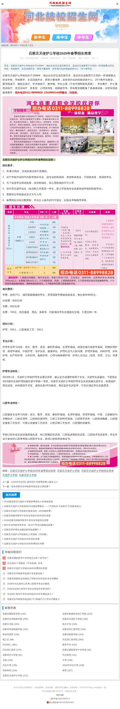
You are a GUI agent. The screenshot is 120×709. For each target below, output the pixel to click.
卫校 (7, 660)
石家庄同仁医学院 (74, 629)
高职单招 (9, 670)
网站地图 (60, 695)
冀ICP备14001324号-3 (60, 699)
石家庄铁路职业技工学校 (77, 614)
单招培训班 (10, 634)
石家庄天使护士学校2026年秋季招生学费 (24, 543)
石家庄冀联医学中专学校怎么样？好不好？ (28, 558)
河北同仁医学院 (73, 639)
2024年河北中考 (73, 665)
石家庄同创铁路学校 (15, 629)
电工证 (8, 639)
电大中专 (69, 624)
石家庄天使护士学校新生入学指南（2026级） (26, 534)
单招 (67, 670)
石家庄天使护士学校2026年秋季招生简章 (27, 568)
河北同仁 (9, 644)
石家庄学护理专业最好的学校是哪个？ (22, 529)
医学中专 (69, 644)
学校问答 (24, 45)
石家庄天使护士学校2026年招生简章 (22, 539)
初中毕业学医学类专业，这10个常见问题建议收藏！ (29, 525)
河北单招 (69, 655)
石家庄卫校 (10, 624)
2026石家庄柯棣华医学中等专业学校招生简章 (26, 520)
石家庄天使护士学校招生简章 (97, 470)
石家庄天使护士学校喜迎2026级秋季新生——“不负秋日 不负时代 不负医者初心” (43, 506)
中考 (67, 660)
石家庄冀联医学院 (14, 614)
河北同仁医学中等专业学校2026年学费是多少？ (30, 594)
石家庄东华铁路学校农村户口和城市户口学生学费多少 (33, 599)
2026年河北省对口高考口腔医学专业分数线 (28, 583)
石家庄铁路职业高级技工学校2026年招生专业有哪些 (32, 578)
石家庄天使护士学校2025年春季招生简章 (33, 470)
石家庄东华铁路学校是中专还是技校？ (25, 573)
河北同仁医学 (12, 650)
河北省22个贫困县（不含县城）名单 (24, 563)
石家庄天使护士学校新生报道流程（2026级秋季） (28, 511)
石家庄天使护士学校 (68, 470)
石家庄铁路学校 (73, 634)
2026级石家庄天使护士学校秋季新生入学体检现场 (28, 501)
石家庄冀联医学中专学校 (76, 650)
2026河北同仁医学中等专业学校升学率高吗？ (29, 589)
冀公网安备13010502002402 (61, 702)
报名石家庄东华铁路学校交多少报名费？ (31, 486)
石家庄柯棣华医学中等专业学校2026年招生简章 (27, 515)
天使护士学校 (10, 475)
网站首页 (14, 45)
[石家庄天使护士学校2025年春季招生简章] (60, 4)
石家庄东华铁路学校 (15, 619)
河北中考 (9, 665)
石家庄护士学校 (28, 475)
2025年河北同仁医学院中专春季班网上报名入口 (34, 482)
